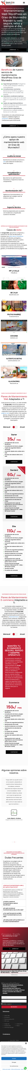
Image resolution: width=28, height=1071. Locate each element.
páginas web (5, 413)
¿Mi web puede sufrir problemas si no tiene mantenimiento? (13, 920)
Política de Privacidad (15, 1069)
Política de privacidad (16, 1004)
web (4, 161)
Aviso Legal (23, 1069)
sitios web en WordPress (16, 236)
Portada (3, 8)
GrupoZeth (5, 118)
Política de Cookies (6, 1069)
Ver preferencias (14, 1066)
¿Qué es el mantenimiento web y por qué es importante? (13, 886)
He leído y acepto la (12, 1004)
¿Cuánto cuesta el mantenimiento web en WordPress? (10, 903)
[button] (26, 1043)
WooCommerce (14, 617)
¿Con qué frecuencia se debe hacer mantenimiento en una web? (12, 914)
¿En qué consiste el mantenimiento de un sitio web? (13, 909)
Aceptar (14, 1058)
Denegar (14, 1062)
